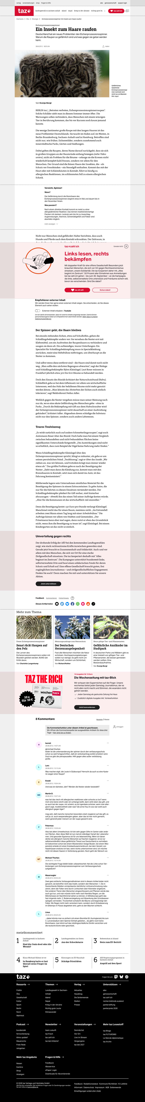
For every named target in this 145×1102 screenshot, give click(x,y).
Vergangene (79, 1041)
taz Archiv (107, 1041)
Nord (18, 1012)
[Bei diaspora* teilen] (83, 604)
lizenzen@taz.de (32, 1087)
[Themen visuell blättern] (105, 11)
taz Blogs (107, 1031)
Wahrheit (20, 1015)
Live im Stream (80, 1037)
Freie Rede (20, 1045)
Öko (27, 19)
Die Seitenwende (81, 997)
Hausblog (78, 994)
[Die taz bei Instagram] (127, 978)
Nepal (47, 1001)
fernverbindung (22, 1034)
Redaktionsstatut (91, 1084)
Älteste (106, 720)
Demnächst (79, 1030)
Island (47, 997)
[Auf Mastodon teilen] (62, 604)
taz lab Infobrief (52, 1041)
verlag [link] (18, 3)
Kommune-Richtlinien (108, 1084)
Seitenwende (115, 1087)
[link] (48, 11)
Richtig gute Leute (53, 1008)
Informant (78, 1087)
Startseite (20, 19)
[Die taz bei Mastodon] (116, 978)
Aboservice (50, 1066)
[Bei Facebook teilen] (72, 604)
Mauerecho (21, 1041)
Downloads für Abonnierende (57, 1074)
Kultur (19, 1001)
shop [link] (38, 3)
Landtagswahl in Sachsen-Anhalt (56, 992)
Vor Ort (77, 1034)
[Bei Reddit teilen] (88, 604)
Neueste (99, 720)
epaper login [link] (122, 3)
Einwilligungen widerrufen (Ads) (87, 1091)
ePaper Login (51, 1070)
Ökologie (35, 19)
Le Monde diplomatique (113, 1038)
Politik (19, 990)
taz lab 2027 (79, 1045)
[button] (127, 11)
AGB (107, 1087)
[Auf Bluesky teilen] (67, 604)
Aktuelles (78, 990)
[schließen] (126, 246)
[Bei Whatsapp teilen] (78, 604)
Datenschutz (88, 1087)
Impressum (100, 1087)
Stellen (77, 1001)
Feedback (49, 1063)
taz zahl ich (107, 997)
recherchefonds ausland (113, 1001)
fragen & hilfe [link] (46, 3)
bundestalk (21, 1030)
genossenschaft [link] (110, 3)
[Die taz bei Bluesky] (121, 978)
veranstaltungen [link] (28, 3)
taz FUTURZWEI (109, 1034)
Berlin (18, 1008)
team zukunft (50, 1030)
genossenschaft (110, 994)
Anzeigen (20, 1074)
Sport (18, 1005)
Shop (18, 1071)
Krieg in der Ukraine (53, 1005)
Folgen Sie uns (107, 977)
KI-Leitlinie (122, 1084)
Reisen (19, 1063)
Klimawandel (50, 1012)
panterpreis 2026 (110, 1008)
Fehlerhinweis (64, 598)
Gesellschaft (21, 997)
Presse (77, 1005)
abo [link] (101, 3)
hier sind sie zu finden (62, 733)
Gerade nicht (118, 246)
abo (104, 990)
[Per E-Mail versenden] (57, 604)
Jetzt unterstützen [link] (48, 584)
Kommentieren (51, 598)
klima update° (22, 1037)
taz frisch (49, 1034)
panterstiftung (109, 1005)
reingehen (20, 1048)
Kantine (19, 1067)
